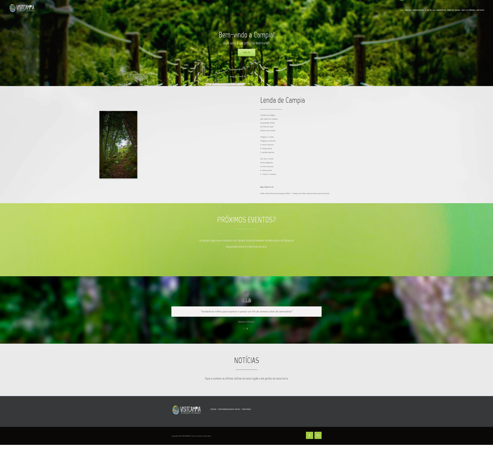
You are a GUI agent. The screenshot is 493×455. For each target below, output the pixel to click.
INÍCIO (402, 10)
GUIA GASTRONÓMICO (439, 10)
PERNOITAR (450, 10)
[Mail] (318, 435)
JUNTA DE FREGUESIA (468, 10)
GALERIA (457, 10)
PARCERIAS (246, 409)
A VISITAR (428, 10)
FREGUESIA (408, 10)
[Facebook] (309, 435)
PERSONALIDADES (418, 10)
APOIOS (213, 409)
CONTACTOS (480, 10)
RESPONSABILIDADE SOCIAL (229, 409)
